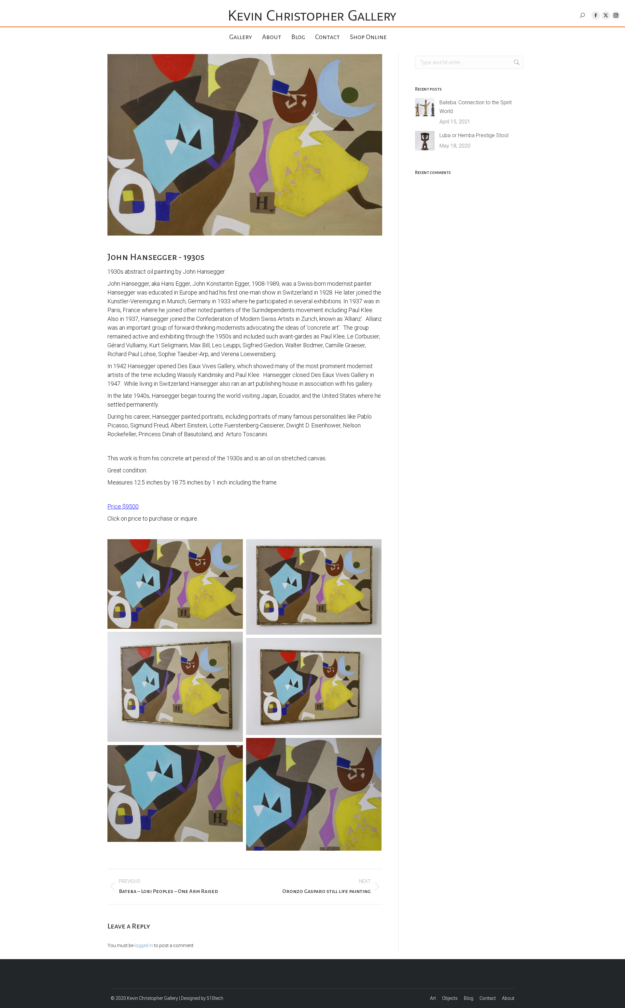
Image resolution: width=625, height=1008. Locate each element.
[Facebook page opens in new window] (595, 15)
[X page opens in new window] (606, 15)
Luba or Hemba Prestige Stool (473, 135)
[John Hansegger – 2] (314, 587)
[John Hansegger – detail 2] (314, 794)
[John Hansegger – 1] (175, 584)
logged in (143, 945)
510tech (215, 998)
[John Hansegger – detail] (175, 793)
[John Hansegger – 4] (175, 687)
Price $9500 (123, 506)
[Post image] (425, 108)
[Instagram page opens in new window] (616, 15)
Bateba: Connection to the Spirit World (475, 106)
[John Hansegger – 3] (314, 686)
